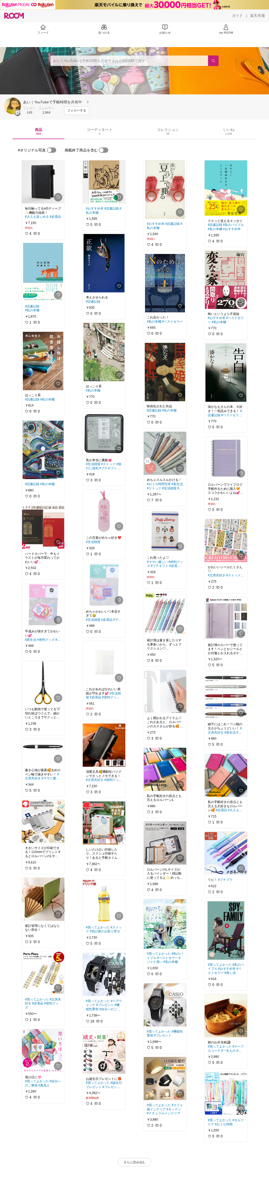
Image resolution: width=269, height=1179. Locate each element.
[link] (43, 182)
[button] (12, 106)
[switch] (51, 150)
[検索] (213, 60)
